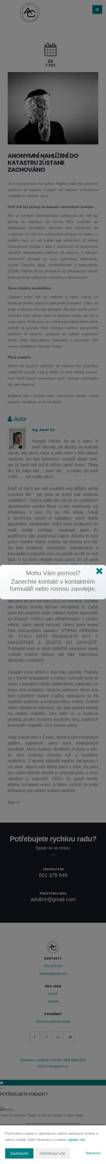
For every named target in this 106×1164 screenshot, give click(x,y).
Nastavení (93, 1153)
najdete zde (76, 1140)
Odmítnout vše (52, 1153)
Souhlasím (19, 1153)
